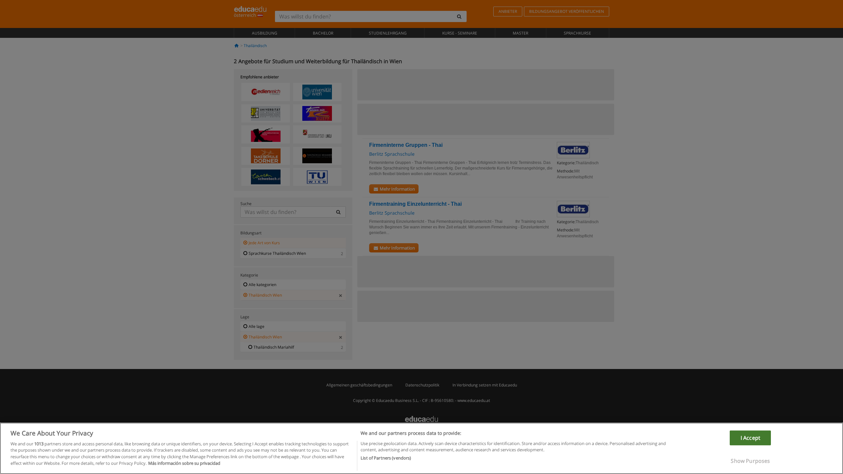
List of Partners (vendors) (386, 458)
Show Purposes (750, 460)
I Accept (750, 437)
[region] (421, 448)
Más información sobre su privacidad (184, 463)
